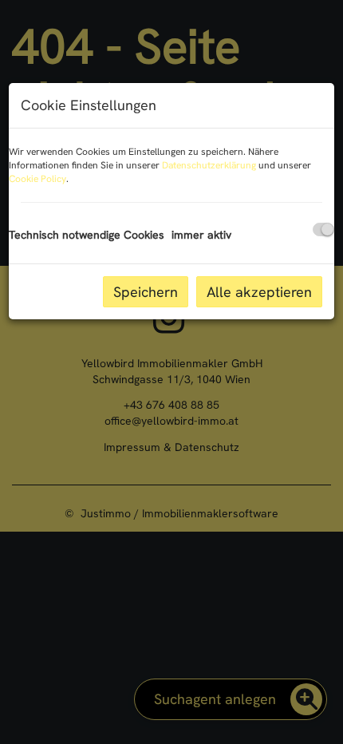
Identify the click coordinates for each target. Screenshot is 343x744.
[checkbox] (323, 229)
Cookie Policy (37, 178)
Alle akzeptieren (259, 292)
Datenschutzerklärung (209, 165)
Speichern (145, 292)
